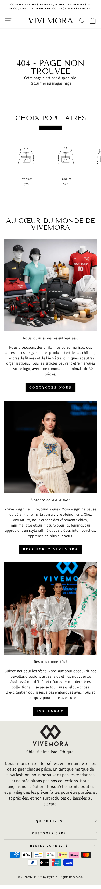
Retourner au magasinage (50, 83)
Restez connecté (49, 846)
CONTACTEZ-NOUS (50, 387)
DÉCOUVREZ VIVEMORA (50, 549)
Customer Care (49, 833)
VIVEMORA (50, 20)
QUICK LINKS (49, 821)
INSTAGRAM (50, 711)
